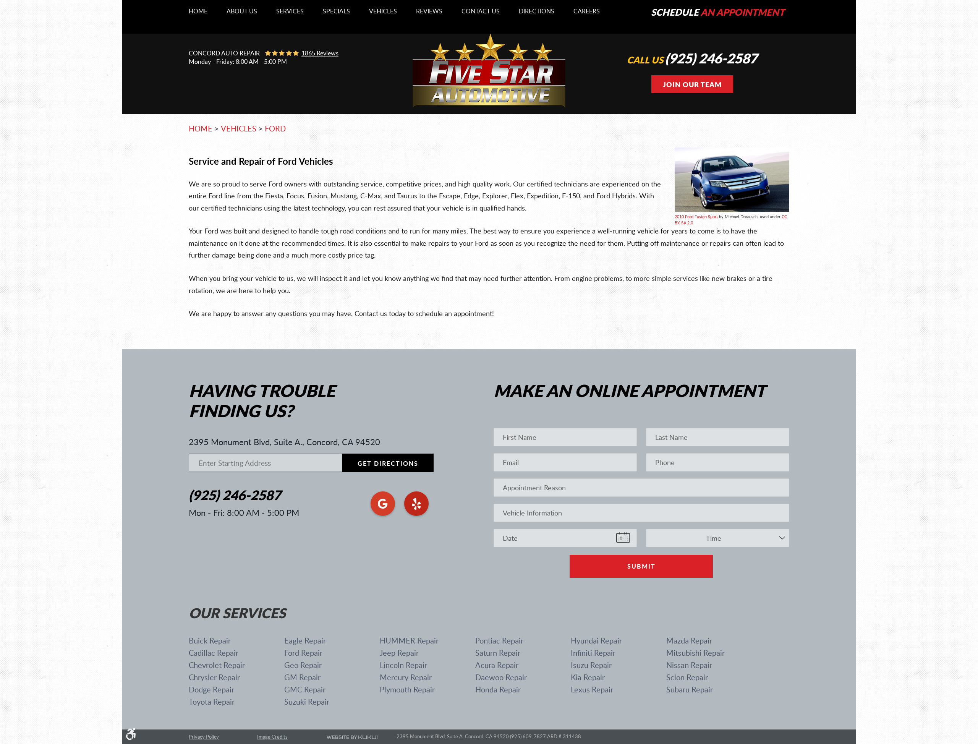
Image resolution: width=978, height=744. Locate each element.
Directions (536, 11)
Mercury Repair (406, 677)
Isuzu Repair (591, 665)
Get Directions (388, 463)
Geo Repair (303, 665)
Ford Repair (303, 652)
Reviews (429, 11)
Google (383, 503)
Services (290, 11)
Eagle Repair (305, 640)
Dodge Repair (211, 689)
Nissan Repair (689, 665)
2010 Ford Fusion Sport (696, 216)
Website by (352, 737)
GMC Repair (304, 689)
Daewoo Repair (501, 677)
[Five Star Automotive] (489, 106)
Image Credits (272, 736)
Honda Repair (498, 689)
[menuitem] (198, 11)
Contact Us (480, 11)
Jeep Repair (399, 652)
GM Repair (302, 677)
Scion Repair (687, 677)
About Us (242, 11)
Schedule (718, 12)
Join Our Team (692, 84)
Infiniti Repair (593, 652)
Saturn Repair (497, 652)
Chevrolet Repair (217, 665)
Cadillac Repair (213, 652)
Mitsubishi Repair (695, 652)
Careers (586, 11)
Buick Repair (210, 640)
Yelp (416, 503)
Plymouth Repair (407, 689)
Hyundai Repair (596, 640)
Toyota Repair (212, 701)
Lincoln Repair (403, 665)
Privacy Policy (204, 736)
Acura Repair (496, 665)
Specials (336, 11)
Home (198, 11)
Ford (275, 128)
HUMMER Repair (409, 640)
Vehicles (383, 11)
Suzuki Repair (306, 701)
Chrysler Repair (214, 677)
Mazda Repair (689, 640)
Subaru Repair (689, 689)
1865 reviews (319, 53)
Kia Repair (588, 677)
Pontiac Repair (499, 640)
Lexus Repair (592, 689)
